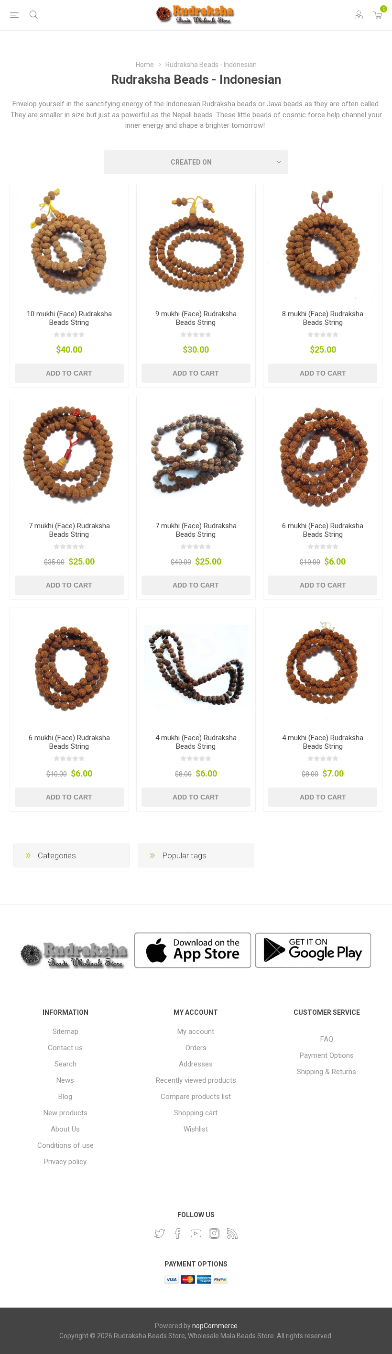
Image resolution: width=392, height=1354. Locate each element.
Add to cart (69, 373)
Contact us (65, 1047)
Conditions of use (65, 1145)
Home (145, 64)
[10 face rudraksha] (69, 243)
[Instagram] (214, 1233)
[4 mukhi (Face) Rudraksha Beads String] (196, 667)
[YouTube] (196, 1233)
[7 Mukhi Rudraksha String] (69, 455)
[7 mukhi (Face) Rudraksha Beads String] (196, 455)
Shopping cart (196, 1113)
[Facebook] (177, 1233)
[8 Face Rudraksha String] (322, 243)
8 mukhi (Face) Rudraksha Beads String (322, 318)
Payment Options (327, 1055)
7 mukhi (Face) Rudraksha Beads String (69, 530)
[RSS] (232, 1233)
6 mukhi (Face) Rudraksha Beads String (322, 530)
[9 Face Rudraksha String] (196, 243)
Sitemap (65, 1031)
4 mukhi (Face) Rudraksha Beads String (196, 742)
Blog (65, 1096)
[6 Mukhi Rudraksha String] (322, 455)
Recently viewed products (196, 1080)
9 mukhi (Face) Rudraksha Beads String (196, 318)
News (65, 1080)
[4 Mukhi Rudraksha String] (322, 667)
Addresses (196, 1064)
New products (65, 1113)
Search (65, 1064)
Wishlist (196, 1129)
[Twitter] (159, 1233)
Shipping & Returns (326, 1071)
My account (195, 1031)
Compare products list (196, 1096)
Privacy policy (65, 1161)
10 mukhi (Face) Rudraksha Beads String (69, 318)
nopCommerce (215, 1326)
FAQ (326, 1039)
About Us (65, 1129)
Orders (196, 1047)
